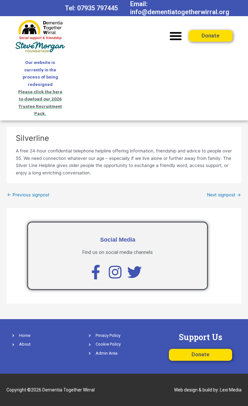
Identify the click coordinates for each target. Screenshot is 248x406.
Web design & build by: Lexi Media (208, 389)
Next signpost (224, 194)
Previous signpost (28, 194)
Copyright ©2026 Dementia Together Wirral (50, 389)
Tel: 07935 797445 (91, 8)
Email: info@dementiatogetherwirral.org (179, 8)
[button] (175, 36)
